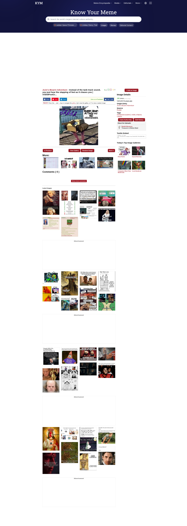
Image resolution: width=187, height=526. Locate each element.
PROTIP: (45, 103)
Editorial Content (126, 25)
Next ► (111, 150)
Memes (113, 25)
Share (47, 99)
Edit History (139, 120)
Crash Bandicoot (136, 171)
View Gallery (74, 150)
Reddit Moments (127, 126)
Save (56, 99)
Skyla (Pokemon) (136, 156)
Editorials (127, 3)
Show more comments (79, 181)
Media (117, 3)
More (137, 3)
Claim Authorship (126, 120)
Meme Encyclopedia (102, 3)
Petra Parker (121, 156)
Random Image (87, 150)
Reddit (119, 110)
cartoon (119, 116)
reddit (133, 115)
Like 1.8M (109, 99)
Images (103, 25)
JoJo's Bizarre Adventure (54, 90)
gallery (74, 103)
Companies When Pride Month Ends (124, 171)
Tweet (64, 99)
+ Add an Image (131, 90)
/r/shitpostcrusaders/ (124, 115)
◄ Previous (48, 150)
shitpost (139, 115)
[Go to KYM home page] (39, 4)
